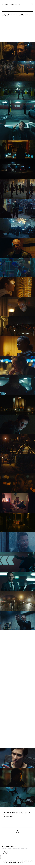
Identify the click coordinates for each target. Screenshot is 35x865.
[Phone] (6, 852)
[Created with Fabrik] (0, 857)
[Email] (3, 852)
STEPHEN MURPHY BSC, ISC (9, 846)
